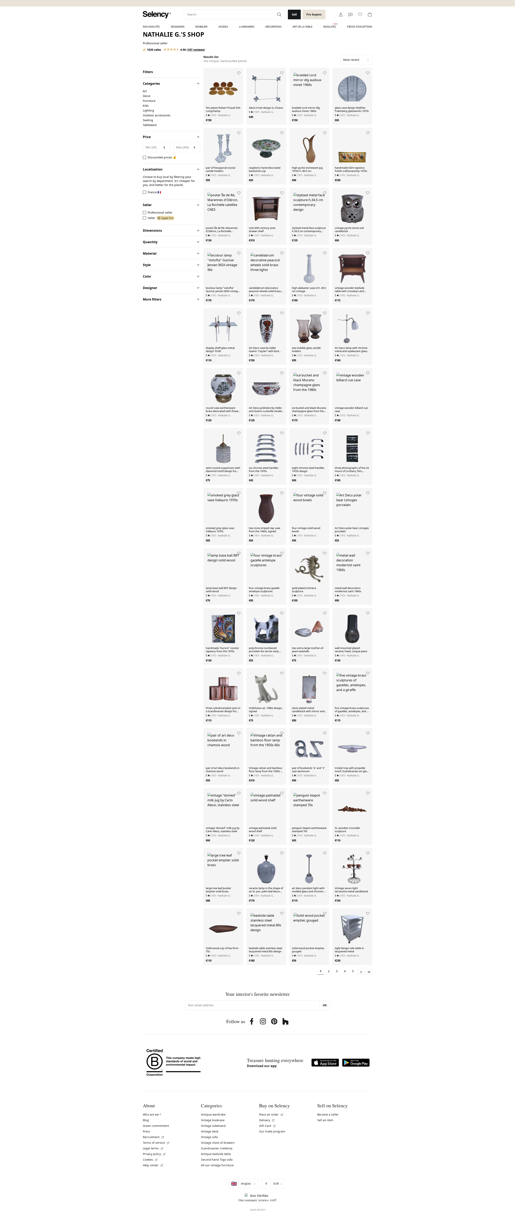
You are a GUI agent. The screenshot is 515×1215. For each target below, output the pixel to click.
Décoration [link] (273, 26)
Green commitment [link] (156, 1126)
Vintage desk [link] (209, 1131)
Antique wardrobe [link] (213, 1114)
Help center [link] (153, 1165)
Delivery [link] (267, 1120)
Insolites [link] (329, 25)
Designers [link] (177, 26)
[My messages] (350, 14)
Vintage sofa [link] (209, 1137)
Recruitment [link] (153, 1137)
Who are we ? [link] (152, 1114)
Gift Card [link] (267, 1126)
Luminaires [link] (246, 26)
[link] (157, 15)
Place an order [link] (271, 1114)
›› (369, 971)
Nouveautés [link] (151, 26)
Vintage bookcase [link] (213, 1120)
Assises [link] (223, 26)
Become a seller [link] (328, 1114)
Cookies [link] (150, 1159)
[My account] (340, 14)
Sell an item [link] (325, 1120)
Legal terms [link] (153, 1148)
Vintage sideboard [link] (213, 1126)
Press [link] (146, 1131)
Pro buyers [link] (313, 14)
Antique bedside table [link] (216, 1154)
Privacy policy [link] (154, 1154)
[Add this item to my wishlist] (239, 73)
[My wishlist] (360, 14)
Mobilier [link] (201, 26)
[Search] (279, 14)
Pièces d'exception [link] (359, 26)
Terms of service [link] (156, 1143)
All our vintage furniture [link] (217, 1165)
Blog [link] (146, 1120)
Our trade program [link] (272, 1131)
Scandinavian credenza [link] (216, 1148)
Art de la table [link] (302, 26)
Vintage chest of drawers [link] (218, 1143)
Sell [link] (294, 14)
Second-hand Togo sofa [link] (217, 1159)
